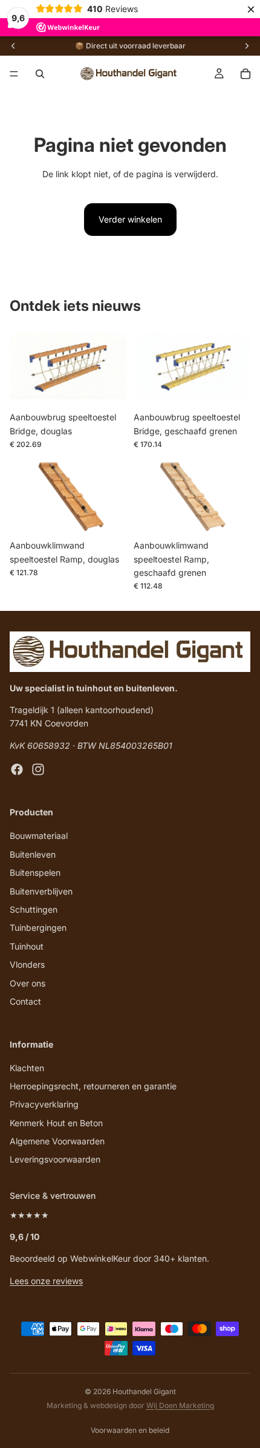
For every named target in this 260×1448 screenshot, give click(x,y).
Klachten (27, 1068)
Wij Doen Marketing (180, 1405)
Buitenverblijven (41, 891)
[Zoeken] (40, 73)
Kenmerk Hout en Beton (56, 1123)
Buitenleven (33, 854)
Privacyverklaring (44, 1105)
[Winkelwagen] (245, 73)
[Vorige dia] (13, 46)
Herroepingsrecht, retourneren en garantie (93, 1086)
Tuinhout (27, 946)
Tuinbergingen (38, 928)
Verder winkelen (130, 219)
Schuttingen (33, 909)
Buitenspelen (35, 873)
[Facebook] (17, 770)
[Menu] (14, 74)
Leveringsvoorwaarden (55, 1160)
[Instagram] (38, 770)
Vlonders (27, 965)
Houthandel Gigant (144, 1391)
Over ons (27, 983)
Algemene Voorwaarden (57, 1141)
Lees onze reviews (46, 1281)
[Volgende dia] (246, 46)
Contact (25, 1001)
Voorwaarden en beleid (130, 1430)
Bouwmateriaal (39, 836)
